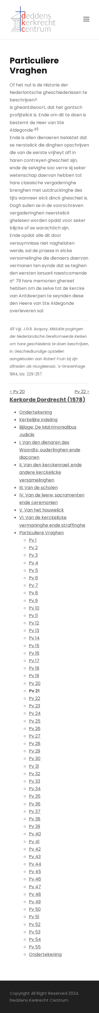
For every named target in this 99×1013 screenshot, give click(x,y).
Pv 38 (34, 819)
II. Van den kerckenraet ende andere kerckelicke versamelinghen (50, 472)
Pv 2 (33, 547)
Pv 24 (35, 713)
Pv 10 (34, 608)
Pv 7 (33, 585)
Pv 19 (34, 675)
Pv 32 (34, 774)
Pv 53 (34, 932)
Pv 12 (34, 623)
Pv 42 (35, 849)
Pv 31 (34, 766)
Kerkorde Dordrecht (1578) (47, 399)
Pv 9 (33, 600)
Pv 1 (33, 540)
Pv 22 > (82, 391)
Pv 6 (33, 578)
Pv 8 (33, 593)
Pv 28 (34, 743)
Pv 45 (35, 871)
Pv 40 (35, 834)
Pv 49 (35, 902)
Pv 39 (34, 826)
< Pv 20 (17, 391)
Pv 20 (34, 683)
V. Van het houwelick (41, 510)
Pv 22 (34, 698)
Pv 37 (34, 811)
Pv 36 (34, 804)
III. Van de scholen (38, 487)
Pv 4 (33, 563)
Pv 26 (34, 728)
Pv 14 (34, 638)
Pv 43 (35, 856)
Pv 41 (34, 841)
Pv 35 (34, 796)
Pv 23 (34, 706)
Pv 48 (35, 894)
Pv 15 (34, 646)
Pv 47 (35, 887)
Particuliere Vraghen (41, 532)
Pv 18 (34, 668)
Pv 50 (35, 909)
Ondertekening (35, 412)
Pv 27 (34, 736)
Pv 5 (33, 570)
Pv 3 (33, 555)
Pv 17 (34, 661)
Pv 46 (35, 879)
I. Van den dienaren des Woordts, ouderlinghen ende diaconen (49, 450)
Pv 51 (34, 917)
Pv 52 (34, 924)
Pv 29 (34, 751)
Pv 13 (34, 630)
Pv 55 (35, 947)
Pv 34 (35, 789)
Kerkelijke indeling (38, 419)
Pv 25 (34, 721)
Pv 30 (34, 758)
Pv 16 (34, 653)
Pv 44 (35, 864)
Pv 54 (35, 939)
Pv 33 (34, 781)
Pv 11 (33, 615)
